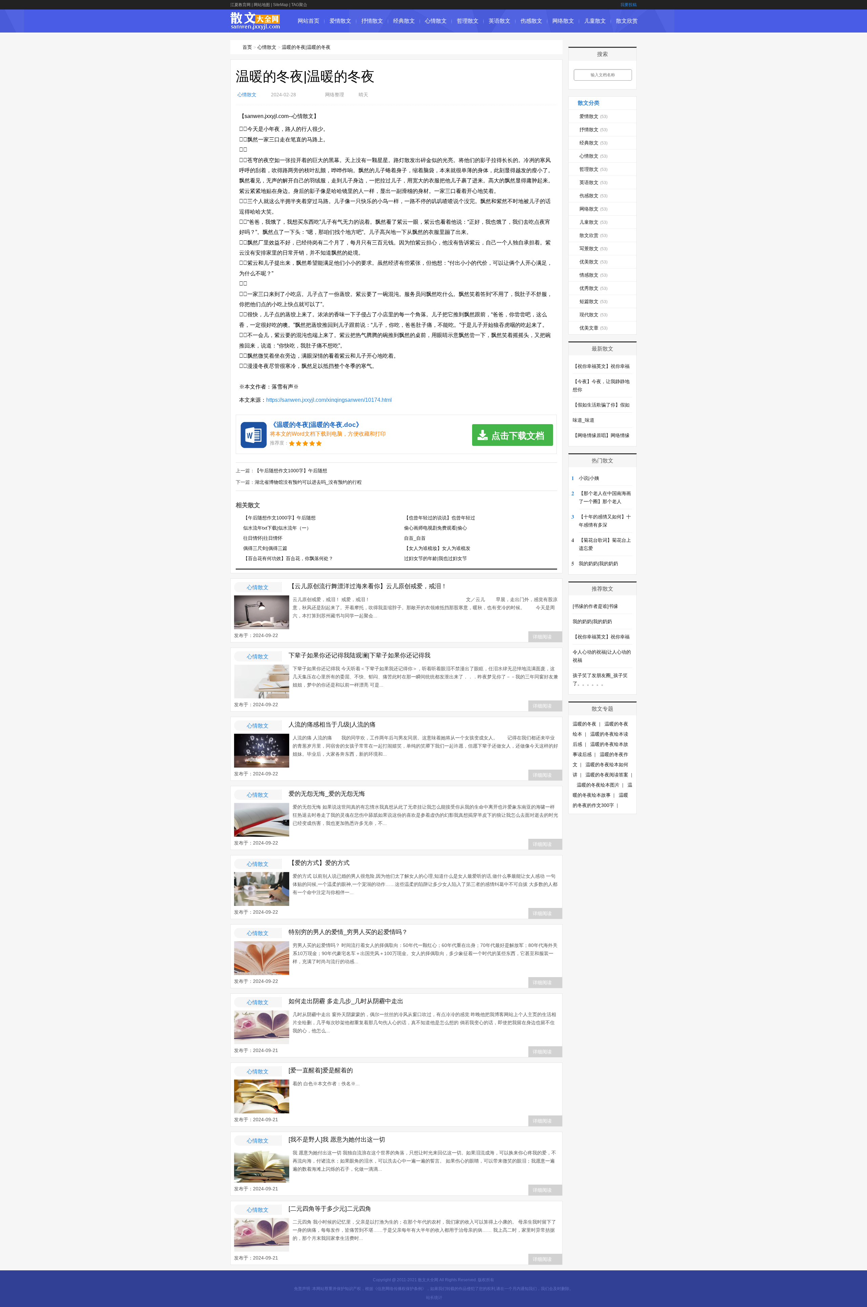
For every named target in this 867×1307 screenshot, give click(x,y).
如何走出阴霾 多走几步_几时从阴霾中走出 (346, 1001)
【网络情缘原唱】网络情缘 (601, 435)
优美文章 (593, 328)
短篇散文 (593, 301)
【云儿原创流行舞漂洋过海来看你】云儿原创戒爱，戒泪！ (368, 586)
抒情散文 (372, 21)
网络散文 (563, 21)
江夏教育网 (240, 4)
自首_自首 (415, 538)
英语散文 (499, 21)
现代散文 (593, 314)
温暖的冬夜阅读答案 (607, 774)
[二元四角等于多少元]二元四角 (330, 1208)
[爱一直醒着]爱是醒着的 (321, 1070)
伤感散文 (531, 21)
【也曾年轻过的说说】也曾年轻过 (439, 517)
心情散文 (436, 21)
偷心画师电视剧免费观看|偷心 (435, 528)
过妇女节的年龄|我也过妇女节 (435, 558)
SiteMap (280, 4)
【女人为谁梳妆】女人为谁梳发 (437, 548)
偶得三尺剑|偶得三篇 (265, 548)
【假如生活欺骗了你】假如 (601, 405)
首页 (247, 47)
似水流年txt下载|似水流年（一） (277, 528)
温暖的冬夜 (584, 724)
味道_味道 (583, 420)
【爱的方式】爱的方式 (319, 862)
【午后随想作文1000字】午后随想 (291, 470)
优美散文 (593, 261)
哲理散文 (468, 21)
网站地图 (262, 4)
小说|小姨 (589, 478)
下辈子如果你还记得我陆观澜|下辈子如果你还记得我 (359, 655)
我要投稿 (628, 4)
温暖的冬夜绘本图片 (598, 785)
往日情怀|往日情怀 (262, 538)
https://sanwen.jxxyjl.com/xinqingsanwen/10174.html (329, 400)
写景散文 (593, 248)
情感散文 (593, 275)
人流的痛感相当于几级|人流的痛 (332, 724)
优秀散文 (593, 288)
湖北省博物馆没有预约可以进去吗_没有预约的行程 (308, 482)
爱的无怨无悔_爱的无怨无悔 (327, 793)
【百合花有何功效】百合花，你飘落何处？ (288, 558)
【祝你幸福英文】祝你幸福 (601, 366)
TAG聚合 (299, 4)
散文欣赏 (627, 21)
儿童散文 (595, 21)
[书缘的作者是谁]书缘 (595, 606)
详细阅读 (542, 636)
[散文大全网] (255, 26)
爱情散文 (340, 21)
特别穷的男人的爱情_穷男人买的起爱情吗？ (348, 932)
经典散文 (404, 21)
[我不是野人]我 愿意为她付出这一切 (337, 1139)
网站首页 (308, 21)
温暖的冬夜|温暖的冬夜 (306, 47)
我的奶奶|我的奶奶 (598, 563)
